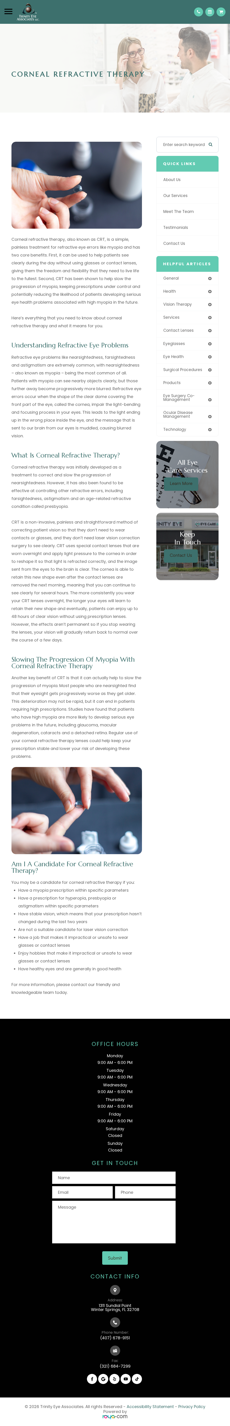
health (169, 291)
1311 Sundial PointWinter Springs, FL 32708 (115, 1307)
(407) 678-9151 (115, 1338)
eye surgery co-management (179, 397)
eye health (173, 356)
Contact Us (174, 243)
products (172, 382)
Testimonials (175, 227)
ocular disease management (178, 414)
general (171, 278)
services (171, 317)
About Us (172, 179)
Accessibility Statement (150, 1406)
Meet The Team (178, 211)
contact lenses (178, 330)
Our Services (175, 195)
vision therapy (177, 304)
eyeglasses (174, 343)
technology (174, 429)
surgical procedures (182, 369)
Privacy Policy (191, 1406)
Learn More (181, 483)
